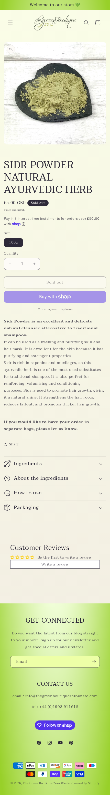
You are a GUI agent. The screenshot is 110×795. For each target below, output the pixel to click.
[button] (10, 22)
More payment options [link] (55, 309)
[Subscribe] (94, 662)
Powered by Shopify (85, 783)
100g (16, 243)
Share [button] (14, 444)
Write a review (55, 564)
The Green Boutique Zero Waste (47, 783)
